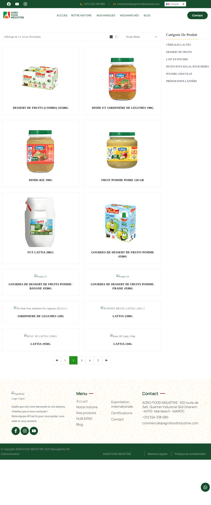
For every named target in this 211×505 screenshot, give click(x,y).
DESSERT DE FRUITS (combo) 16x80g (40, 107)
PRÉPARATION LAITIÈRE (181, 81)
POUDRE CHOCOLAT (179, 73)
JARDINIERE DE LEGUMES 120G (40, 316)
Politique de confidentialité (190, 454)
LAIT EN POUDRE (177, 59)
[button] (82, 15)
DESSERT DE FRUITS (179, 52)
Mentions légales (158, 454)
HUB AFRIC (84, 418)
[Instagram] (25, 431)
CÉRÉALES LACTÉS (178, 44)
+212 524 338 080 (155, 417)
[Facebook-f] (16, 431)
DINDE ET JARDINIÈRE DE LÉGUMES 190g (123, 107)
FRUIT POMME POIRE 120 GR (122, 180)
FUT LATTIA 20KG (41, 252)
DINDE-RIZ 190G (40, 180)
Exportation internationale (122, 404)
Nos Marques (106, 15)
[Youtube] (34, 431)
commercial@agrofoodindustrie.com (170, 423)
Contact (117, 419)
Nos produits (86, 413)
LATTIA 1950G (40, 344)
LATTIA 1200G (123, 316)
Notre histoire (81, 15)
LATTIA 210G (122, 344)
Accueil (62, 15)
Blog (147, 15)
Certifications (121, 413)
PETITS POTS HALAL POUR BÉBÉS (187, 66)
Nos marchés (129, 15)
